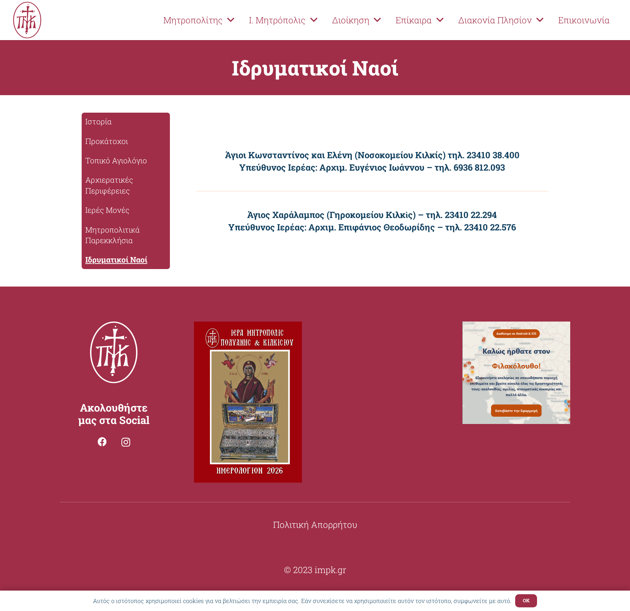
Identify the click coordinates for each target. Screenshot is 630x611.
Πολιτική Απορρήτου (315, 524)
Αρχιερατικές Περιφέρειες (109, 185)
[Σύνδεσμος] (27, 20)
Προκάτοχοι (106, 141)
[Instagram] (125, 442)
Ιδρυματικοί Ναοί (116, 259)
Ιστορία (98, 121)
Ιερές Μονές (107, 210)
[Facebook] (102, 441)
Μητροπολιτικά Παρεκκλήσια (112, 235)
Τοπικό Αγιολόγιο (116, 160)
